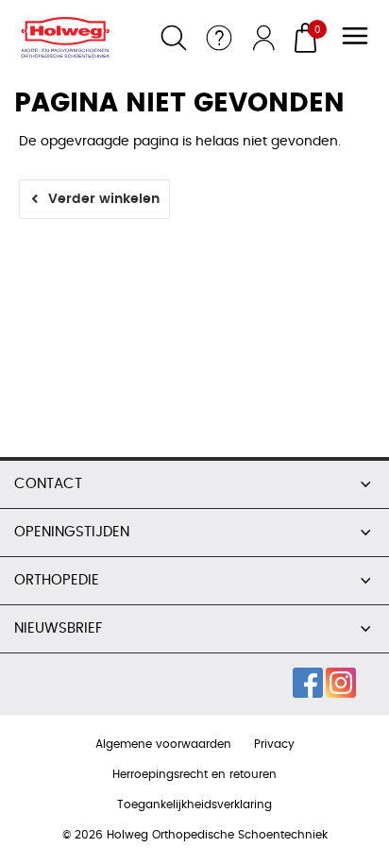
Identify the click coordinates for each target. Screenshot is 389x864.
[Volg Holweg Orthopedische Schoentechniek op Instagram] (341, 683)
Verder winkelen (104, 199)
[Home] (73, 37)
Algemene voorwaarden (163, 744)
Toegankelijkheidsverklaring (194, 804)
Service (219, 38)
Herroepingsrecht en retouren (194, 774)
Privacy (274, 744)
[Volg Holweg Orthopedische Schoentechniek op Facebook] (308, 683)
